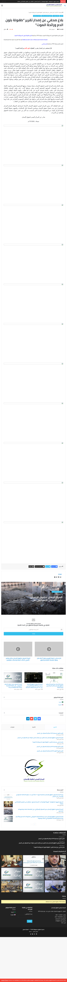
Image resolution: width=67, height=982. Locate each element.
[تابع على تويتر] (58, 29)
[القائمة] (2, 6)
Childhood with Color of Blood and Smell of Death (35, 39)
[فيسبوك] (59, 577)
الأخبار (56, 12)
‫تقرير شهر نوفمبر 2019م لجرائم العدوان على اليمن (50, 746)
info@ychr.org (59, 921)
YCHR (61, 29)
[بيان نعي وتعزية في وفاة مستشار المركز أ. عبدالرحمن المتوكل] (55, 861)
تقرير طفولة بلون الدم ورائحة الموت (23, 35)
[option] (33, 598)
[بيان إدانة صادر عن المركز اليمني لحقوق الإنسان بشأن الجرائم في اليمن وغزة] (54, 677)
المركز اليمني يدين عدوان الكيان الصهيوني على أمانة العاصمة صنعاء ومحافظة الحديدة (13, 685)
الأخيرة (33, 727)
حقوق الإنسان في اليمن (46, 16)
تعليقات (12, 727)
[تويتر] (57, 577)
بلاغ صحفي (44, 44)
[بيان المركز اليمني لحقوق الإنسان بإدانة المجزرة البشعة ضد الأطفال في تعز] (55, 886)
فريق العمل (35, 931)
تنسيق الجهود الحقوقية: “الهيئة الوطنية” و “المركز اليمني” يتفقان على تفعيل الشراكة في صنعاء (39, 803)
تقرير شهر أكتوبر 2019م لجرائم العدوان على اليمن (50, 751)
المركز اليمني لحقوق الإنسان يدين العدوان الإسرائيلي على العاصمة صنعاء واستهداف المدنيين (38, 1)
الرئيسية (60, 12)
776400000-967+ (59, 917)
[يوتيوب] (55, 577)
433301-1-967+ (59, 915)
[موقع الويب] (61, 577)
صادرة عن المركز (37, 16)
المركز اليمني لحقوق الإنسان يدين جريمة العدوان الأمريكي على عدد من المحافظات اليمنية (34, 685)
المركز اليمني (26, 929)
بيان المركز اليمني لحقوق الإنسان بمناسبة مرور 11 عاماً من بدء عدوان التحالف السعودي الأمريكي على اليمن (39, 795)
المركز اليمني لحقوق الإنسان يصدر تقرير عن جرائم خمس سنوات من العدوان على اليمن (40, 738)
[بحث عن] (65, 6)
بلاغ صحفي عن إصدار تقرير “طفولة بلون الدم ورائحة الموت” (47, 742)
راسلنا (30, 931)
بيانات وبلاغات (55, 16)
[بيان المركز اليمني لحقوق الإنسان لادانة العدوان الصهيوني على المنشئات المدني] (33, 886)
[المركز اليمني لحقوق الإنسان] (54, 5)
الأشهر (55, 727)
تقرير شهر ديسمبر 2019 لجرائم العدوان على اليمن (50, 733)
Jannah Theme (4, 980)
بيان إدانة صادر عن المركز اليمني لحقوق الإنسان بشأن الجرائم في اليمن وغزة (54, 685)
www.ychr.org (58, 919)
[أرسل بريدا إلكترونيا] (57, 29)
